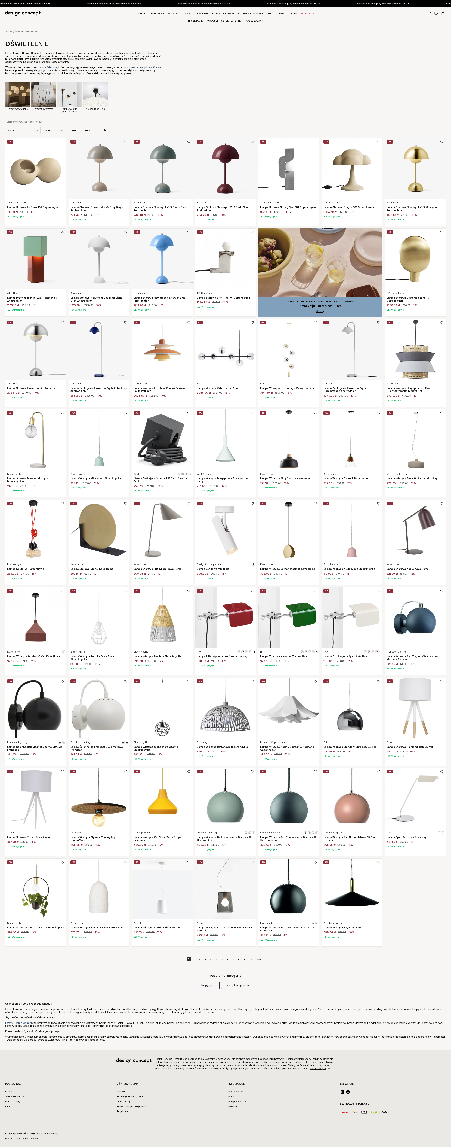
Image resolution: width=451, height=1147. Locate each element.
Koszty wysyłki (236, 1091)
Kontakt (121, 1091)
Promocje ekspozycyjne (130, 1096)
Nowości (212, 20)
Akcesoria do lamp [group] (95, 109)
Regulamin (36, 1133)
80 (252, 959)
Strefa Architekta (14, 1096)
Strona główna (12, 31)
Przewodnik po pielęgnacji (131, 1106)
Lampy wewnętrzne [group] (18, 109)
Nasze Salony (254, 20)
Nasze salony (12, 1101)
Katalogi (232, 1106)
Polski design (124, 1101)
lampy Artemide (48, 67)
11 (245, 959)
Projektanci (123, 1111)
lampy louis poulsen (238, 985)
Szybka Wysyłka (231, 20)
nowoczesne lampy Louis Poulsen (142, 67)
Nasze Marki (195, 20)
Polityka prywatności (16, 1133)
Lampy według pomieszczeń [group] (69, 110)
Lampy (19, 1022)
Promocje (307, 13)
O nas (8, 1091)
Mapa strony (51, 1133)
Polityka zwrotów (237, 1101)
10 (239, 959)
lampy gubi (207, 985)
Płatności (233, 1096)
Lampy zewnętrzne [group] (43, 109)
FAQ (7, 1106)
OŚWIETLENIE (31, 31)
